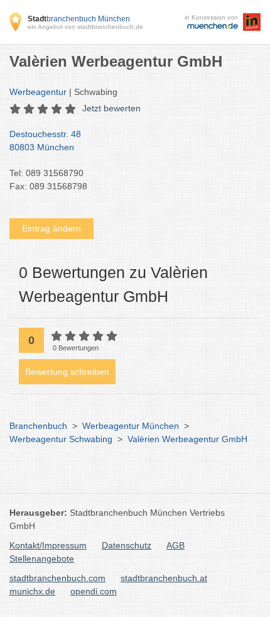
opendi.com (93, 591)
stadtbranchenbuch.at (164, 578)
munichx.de (32, 591)
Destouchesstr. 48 (45, 140)
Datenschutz (126, 545)
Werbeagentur (38, 92)
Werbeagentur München (130, 426)
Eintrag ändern (51, 228)
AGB (175, 545)
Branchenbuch (38, 426)
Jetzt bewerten (111, 108)
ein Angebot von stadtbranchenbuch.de (85, 26)
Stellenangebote (41, 558)
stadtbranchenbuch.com (57, 578)
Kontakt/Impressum (48, 545)
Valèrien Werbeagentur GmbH (187, 439)
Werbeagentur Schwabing (60, 439)
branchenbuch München (79, 18)
